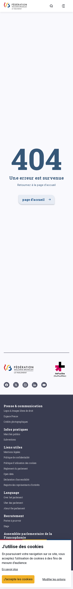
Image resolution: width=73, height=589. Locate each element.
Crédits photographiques (16, 421)
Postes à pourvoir (12, 520)
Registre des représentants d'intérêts (22, 484)
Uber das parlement (13, 502)
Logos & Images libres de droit (18, 410)
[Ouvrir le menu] (63, 6)
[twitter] (16, 385)
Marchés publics (12, 434)
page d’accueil (33, 200)
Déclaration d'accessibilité (16, 479)
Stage (6, 526)
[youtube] (44, 385)
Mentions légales (12, 451)
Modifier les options (54, 579)
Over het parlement (13, 497)
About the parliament (14, 508)
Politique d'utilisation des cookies (20, 462)
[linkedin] (34, 385)
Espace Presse (11, 416)
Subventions (10, 439)
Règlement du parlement (16, 468)
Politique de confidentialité (16, 457)
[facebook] (6, 385)
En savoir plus (10, 569)
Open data (8, 473)
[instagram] (25, 385)
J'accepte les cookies (18, 579)
